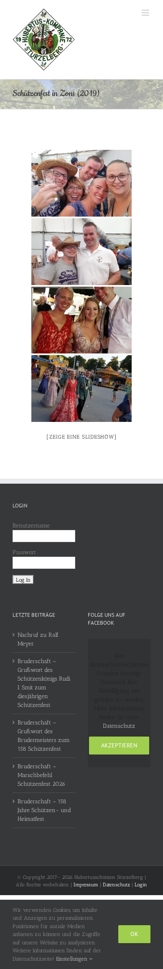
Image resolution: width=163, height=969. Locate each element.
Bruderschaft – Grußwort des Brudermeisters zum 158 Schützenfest (44, 735)
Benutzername (31, 525)
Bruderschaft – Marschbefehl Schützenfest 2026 (41, 775)
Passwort (24, 552)
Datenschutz (119, 725)
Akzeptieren (119, 745)
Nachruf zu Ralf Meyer (38, 639)
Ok (134, 934)
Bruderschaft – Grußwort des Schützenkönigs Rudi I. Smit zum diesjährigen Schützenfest (44, 683)
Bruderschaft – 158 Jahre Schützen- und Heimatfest (44, 810)
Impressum (86, 885)
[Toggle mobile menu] (146, 12)
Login (141, 885)
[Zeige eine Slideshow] (81, 437)
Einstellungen (72, 959)
